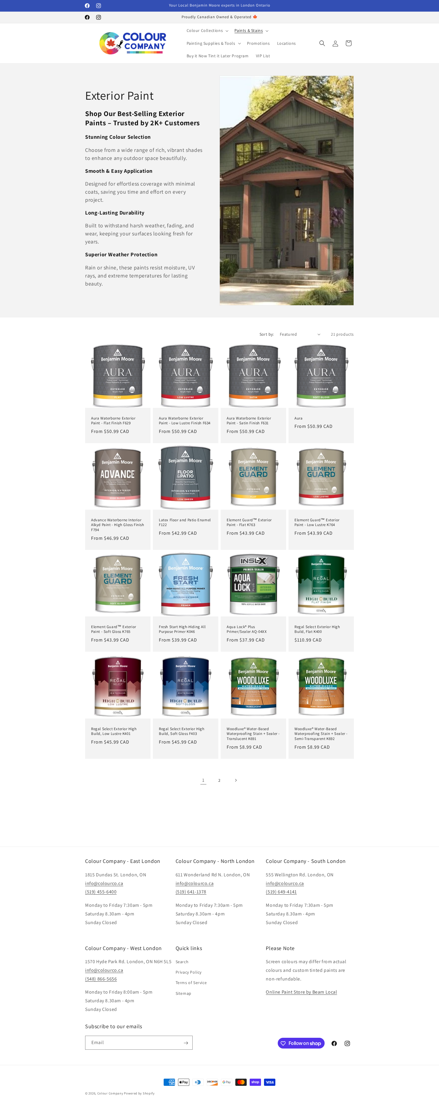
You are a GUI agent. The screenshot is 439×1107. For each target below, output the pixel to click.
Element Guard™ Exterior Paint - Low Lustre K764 (317, 523)
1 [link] (203, 780)
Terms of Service (191, 983)
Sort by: (267, 334)
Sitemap (183, 993)
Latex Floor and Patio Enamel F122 (185, 523)
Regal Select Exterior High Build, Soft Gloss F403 (182, 731)
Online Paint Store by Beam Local (301, 992)
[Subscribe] (185, 1043)
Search (182, 961)
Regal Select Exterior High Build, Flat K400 (317, 629)
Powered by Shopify (139, 1093)
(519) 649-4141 (281, 892)
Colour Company (110, 1093)
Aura (298, 418)
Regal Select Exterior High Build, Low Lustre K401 (114, 731)
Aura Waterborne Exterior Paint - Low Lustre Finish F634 (185, 420)
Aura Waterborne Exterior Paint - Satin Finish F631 (249, 420)
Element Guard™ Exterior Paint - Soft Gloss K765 (113, 629)
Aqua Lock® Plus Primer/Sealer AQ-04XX (247, 629)
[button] (207, 30)
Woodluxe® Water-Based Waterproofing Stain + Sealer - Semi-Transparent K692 (321, 733)
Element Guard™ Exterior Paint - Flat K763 (249, 523)
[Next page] (235, 780)
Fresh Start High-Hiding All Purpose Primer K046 (182, 629)
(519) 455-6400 (100, 892)
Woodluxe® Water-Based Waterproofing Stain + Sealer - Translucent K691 (253, 733)
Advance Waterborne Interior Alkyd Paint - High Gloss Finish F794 (117, 525)
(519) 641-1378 (191, 892)
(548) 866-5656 (101, 979)
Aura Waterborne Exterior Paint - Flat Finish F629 (113, 420)
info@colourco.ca (104, 883)
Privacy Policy (189, 972)
